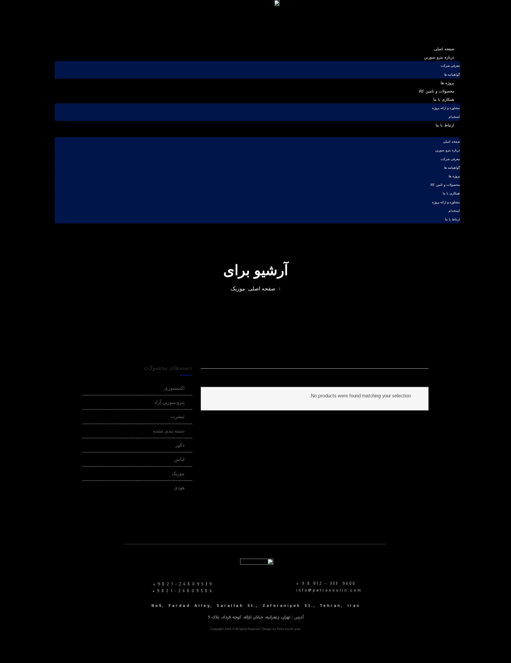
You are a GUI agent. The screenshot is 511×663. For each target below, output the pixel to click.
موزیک (238, 289)
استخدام (454, 117)
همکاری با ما (444, 99)
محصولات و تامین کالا (436, 91)
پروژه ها (447, 83)
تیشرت (178, 416)
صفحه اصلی (444, 49)
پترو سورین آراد (169, 402)
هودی (179, 487)
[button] (257, 133)
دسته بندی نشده (169, 430)
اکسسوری (174, 388)
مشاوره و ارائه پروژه (446, 108)
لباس (179, 459)
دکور (180, 445)
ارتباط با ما (445, 125)
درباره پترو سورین (439, 57)
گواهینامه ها (452, 75)
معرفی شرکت (450, 66)
